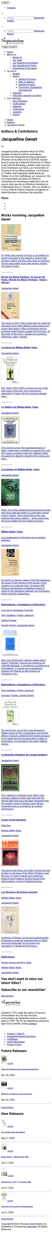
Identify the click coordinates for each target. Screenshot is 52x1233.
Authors (11, 122)
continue (32, 1023)
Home (10, 52)
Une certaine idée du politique (13, 1132)
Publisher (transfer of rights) (27, 95)
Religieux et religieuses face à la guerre (16, 1094)
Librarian (17, 93)
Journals (17, 112)
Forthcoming (19, 103)
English (5, 3)
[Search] (2, 13)
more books (7, 1107)
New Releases (20, 101)
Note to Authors (26, 82)
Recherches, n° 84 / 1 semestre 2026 (16, 1182)
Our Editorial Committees (25, 63)
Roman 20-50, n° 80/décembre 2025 (14, 1157)
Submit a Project (26, 84)
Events (16, 114)
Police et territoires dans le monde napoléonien (20, 1069)
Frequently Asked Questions (21, 1036)
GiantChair (32, 1226)
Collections (18, 109)
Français (11, 7)
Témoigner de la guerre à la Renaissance (17, 1206)
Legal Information (16, 1042)
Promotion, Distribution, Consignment (30, 89)
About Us (17, 57)
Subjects (17, 106)
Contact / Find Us (15, 1033)
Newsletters (7, 996)
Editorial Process (27, 79)
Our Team (17, 60)
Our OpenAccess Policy (25, 65)
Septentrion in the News (25, 68)
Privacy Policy (14, 1044)
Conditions (12, 1039)
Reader (16, 73)
